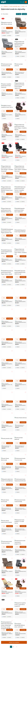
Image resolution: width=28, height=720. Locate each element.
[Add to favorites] (12, 18)
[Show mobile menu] (26, 2)
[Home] (3, 2)
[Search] (21, 2)
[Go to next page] (16, 647)
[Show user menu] (23, 2)
